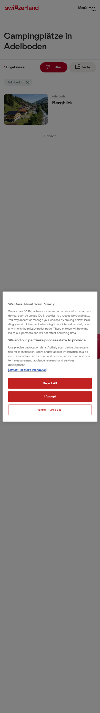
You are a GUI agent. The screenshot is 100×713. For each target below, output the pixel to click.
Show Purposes (50, 409)
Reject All (50, 383)
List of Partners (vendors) (27, 370)
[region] (50, 356)
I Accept (50, 396)
